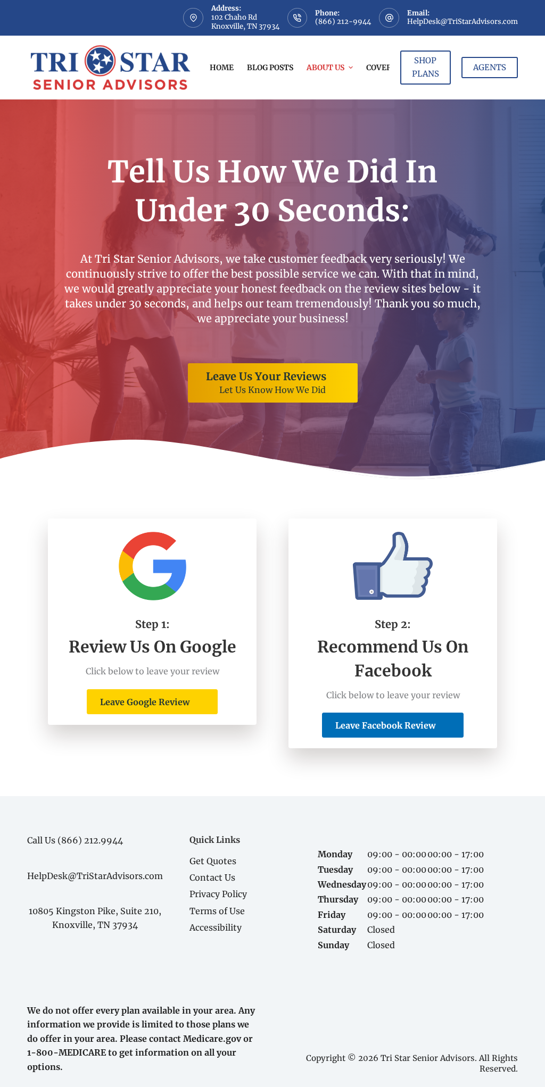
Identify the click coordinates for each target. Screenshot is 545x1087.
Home (222, 67)
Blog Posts (270, 67)
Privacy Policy (218, 894)
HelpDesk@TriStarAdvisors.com (462, 21)
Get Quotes (212, 861)
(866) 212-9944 (343, 21)
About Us (325, 67)
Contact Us (212, 877)
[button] (152, 701)
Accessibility (215, 927)
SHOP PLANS (425, 67)
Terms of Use (217, 911)
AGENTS (489, 67)
